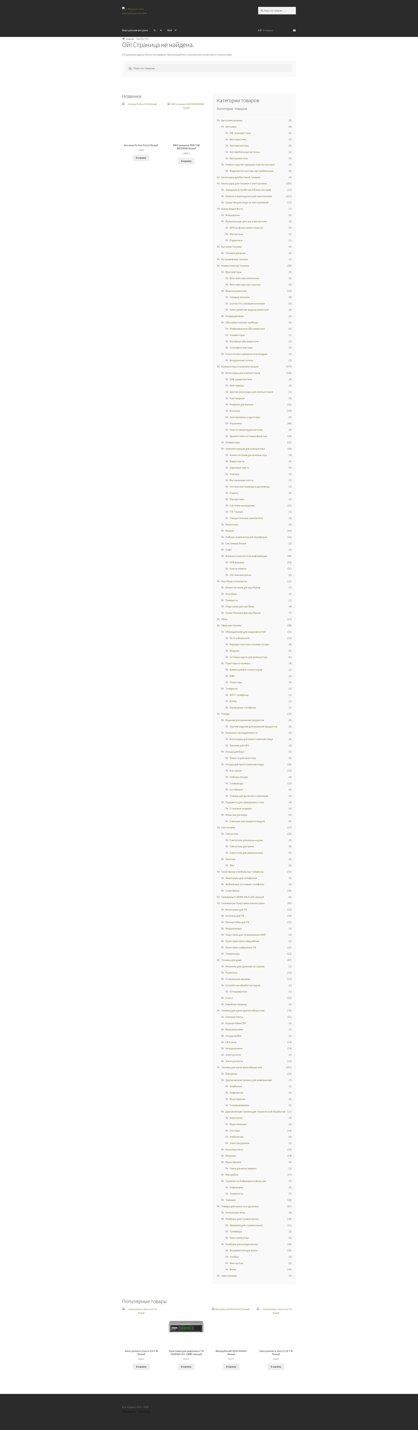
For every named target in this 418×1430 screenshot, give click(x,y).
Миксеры (230, 1155)
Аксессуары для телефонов (241, 878)
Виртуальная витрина (135, 30)
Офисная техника (231, 625)
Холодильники (233, 1048)
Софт (228, 549)
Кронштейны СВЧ (235, 1023)
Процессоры (237, 499)
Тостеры (235, 1130)
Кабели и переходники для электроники (248, 196)
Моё (169, 30)
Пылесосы (231, 972)
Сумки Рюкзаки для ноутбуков (242, 612)
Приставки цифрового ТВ (240, 947)
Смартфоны (232, 890)
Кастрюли (235, 770)
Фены (233, 1269)
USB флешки (237, 562)
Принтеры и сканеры (237, 663)
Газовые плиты (234, 1016)
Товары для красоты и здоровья (240, 1206)
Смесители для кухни (242, 846)
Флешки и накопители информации (246, 556)
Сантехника (228, 827)
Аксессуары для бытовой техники (240, 177)
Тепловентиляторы (241, 347)
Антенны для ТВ (234, 915)
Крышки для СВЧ (239, 745)
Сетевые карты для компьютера (248, 657)
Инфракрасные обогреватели (247, 328)
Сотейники (236, 789)
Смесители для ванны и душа (246, 840)
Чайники (230, 1200)
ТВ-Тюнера (236, 511)
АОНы (233, 701)
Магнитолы (236, 234)
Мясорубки (231, 1174)
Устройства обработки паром (242, 985)
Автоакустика (238, 139)
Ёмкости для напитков (243, 758)
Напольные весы (235, 1212)
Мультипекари (238, 1124)
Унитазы (230, 859)
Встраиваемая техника (234, 259)
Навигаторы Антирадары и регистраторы (250, 164)
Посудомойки (233, 1035)
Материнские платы (241, 480)
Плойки (234, 1256)
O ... (155, 30)
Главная (130, 38)
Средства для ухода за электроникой (246, 202)
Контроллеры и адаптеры (245, 417)
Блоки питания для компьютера (248, 455)
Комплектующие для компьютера (245, 448)
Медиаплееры (233, 928)
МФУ (232, 676)
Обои (224, 619)
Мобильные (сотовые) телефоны (244, 884)
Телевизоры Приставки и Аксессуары (243, 903)
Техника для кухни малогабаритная (241, 1067)
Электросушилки (239, 1143)
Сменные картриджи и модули (247, 821)
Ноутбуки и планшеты (234, 581)
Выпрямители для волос (244, 1250)
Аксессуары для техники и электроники (244, 183)
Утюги (229, 997)
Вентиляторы (233, 272)
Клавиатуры (232, 442)
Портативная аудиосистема (246, 429)
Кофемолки (236, 1092)
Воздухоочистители (241, 360)
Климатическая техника (235, 265)
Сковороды (236, 783)
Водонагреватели (236, 290)
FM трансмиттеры (240, 133)
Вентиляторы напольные (244, 278)
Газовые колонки (240, 297)
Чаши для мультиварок (243, 1168)
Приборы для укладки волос (241, 1244)
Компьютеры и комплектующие (240, 366)
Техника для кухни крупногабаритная (242, 1010)
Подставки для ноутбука (239, 606)
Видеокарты (237, 461)
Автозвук (230, 126)
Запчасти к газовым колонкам (247, 303)
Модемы (234, 650)
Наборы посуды (239, 777)
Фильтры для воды (236, 814)
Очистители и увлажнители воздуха (246, 354)
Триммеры (236, 1231)
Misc (232, 865)
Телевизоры (232, 953)
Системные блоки (235, 543)
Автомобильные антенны (245, 152)
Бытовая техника (231, 246)
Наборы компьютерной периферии (246, 537)
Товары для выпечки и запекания (249, 795)
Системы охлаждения (242, 505)
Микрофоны (232, 215)
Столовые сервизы (241, 808)
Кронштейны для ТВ (237, 922)
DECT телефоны (239, 695)
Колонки (235, 410)
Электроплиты (234, 1061)
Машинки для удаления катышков (245, 966)
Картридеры (237, 398)
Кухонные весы (234, 1149)
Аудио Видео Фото (232, 208)
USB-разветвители (241, 379)
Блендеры (231, 1073)
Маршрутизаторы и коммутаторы (249, 644)
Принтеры (236, 682)
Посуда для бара (234, 751)
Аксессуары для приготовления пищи (251, 739)
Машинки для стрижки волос (246, 1225)
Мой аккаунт (129, 1411)
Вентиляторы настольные (245, 284)
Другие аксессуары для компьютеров (251, 391)
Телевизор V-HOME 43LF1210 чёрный (242, 897)
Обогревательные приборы (241, 322)
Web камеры (237, 385)
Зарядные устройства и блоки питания (248, 189)
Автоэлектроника (231, 120)
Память (234, 493)
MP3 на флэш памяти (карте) (246, 227)
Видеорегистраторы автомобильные (252, 170)
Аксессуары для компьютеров (242, 372)
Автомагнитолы (239, 145)
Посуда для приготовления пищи (244, 764)
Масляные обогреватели (244, 341)
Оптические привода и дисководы (250, 486)
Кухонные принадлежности (241, 732)
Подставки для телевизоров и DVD (245, 934)
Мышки (229, 530)
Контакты (144, 1411)
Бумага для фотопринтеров (246, 669)
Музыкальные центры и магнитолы (246, 221)
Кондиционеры (234, 316)
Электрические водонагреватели (249, 309)
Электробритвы (239, 1237)
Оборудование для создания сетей (245, 631)
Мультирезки (237, 1099)
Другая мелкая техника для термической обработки (255, 1111)
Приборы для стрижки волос (242, 1218)
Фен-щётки (236, 1263)
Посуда (225, 713)
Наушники (236, 423)
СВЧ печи (230, 1042)
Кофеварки (236, 1187)
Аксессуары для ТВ (236, 909)
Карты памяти (238, 568)
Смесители (231, 833)
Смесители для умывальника (246, 852)
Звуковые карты (239, 467)
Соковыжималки (239, 1105)
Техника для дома (235, 253)
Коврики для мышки (241, 404)
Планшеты (231, 600)
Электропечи (233, 1054)
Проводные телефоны (243, 707)
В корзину (141, 157)
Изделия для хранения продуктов (244, 720)
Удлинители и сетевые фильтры (248, 436)
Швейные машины (236, 1004)
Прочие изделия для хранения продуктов (253, 726)
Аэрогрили (236, 1117)
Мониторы (231, 524)
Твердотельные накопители (246, 518)
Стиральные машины (237, 979)
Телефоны (231, 688)
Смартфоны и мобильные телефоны (242, 871)
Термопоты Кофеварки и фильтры (245, 1181)
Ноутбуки (231, 593)
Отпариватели (238, 991)
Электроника (229, 1275)
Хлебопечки (236, 1136)
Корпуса (234, 474)
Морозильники (234, 1029)
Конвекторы (237, 335)
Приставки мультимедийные (242, 941)
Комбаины (236, 1086)
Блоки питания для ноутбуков (242, 587)
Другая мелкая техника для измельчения (248, 1080)
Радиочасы (236, 240)
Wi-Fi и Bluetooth (240, 638)
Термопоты (236, 1193)
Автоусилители (239, 158)
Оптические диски (240, 575)
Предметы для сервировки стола (244, 802)
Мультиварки (233, 1162)
